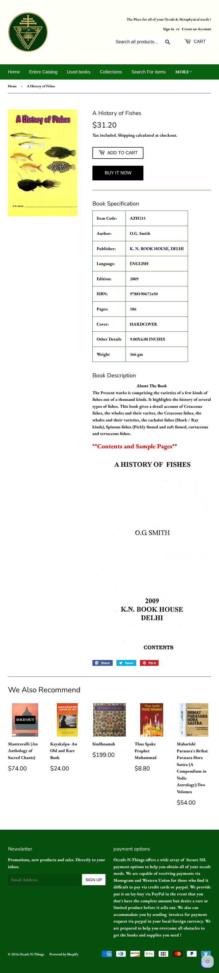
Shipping (126, 135)
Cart (199, 41)
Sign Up (93, 879)
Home (14, 71)
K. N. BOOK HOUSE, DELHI (157, 248)
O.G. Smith (140, 233)
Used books (79, 71)
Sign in (168, 28)
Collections (111, 71)
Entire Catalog (43, 71)
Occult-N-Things (31, 954)
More (182, 72)
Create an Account (196, 28)
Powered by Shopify (63, 954)
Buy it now (118, 172)
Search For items (148, 71)
